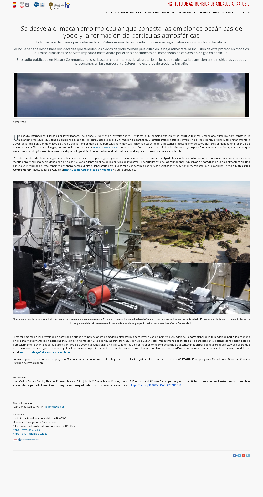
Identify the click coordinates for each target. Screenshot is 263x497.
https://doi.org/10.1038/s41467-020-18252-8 (156, 385)
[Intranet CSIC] (27, 6)
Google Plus (243, 455)
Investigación (131, 12)
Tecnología (151, 12)
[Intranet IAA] (42, 7)
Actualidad (111, 12)
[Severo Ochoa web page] (56, 9)
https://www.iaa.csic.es (26, 429)
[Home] (36, 6)
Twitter (239, 455)
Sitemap (227, 12)
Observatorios (209, 12)
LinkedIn (248, 455)
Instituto (169, 12)
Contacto (243, 12)
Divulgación (187, 12)
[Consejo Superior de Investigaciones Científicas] (22, 6)
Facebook (235, 455)
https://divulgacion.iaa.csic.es (30, 433)
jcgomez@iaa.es (54, 406)
